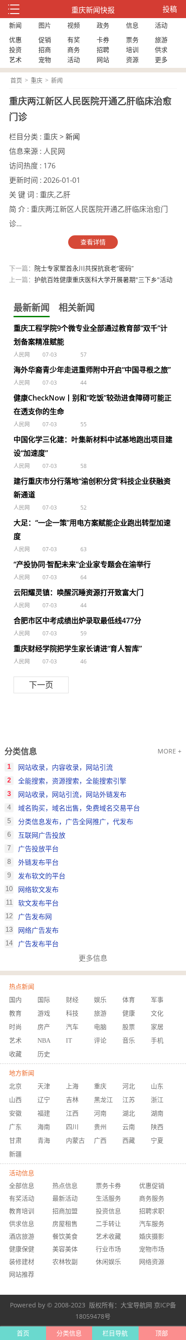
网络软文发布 (38, 889)
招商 (44, 49)
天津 (43, 1086)
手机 (157, 1040)
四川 (72, 1127)
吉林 (72, 1100)
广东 (15, 1127)
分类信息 (21, 751)
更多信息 (93, 958)
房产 (43, 1027)
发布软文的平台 (41, 875)
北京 (15, 1086)
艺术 (15, 59)
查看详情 (93, 242)
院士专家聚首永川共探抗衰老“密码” (84, 268)
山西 (15, 1100)
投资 (15, 49)
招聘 (103, 49)
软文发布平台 (38, 902)
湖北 (128, 1113)
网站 (103, 59)
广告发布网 (35, 916)
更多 (161, 59)
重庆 (36, 80)
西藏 (128, 1140)
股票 (128, 1027)
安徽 (15, 1113)
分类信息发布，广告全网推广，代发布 (75, 821)
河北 (128, 1086)
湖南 (157, 1113)
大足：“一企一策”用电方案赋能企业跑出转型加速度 (92, 529)
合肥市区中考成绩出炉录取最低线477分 (77, 620)
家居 (157, 1027)
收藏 (15, 1054)
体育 (128, 1000)
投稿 (170, 9)
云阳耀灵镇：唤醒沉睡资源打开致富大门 (79, 592)
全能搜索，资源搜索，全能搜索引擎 (72, 780)
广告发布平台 (38, 943)
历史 (43, 1054)
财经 (72, 1000)
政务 (103, 25)
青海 (43, 1140)
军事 (157, 1000)
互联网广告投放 (41, 834)
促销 (44, 39)
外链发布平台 (38, 862)
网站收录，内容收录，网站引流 (65, 767)
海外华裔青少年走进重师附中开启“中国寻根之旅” (92, 370)
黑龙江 (103, 1100)
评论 (100, 1040)
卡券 (103, 39)
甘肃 (15, 1140)
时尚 (15, 1027)
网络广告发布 (38, 930)
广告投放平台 (38, 848)
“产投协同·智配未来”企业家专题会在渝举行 (82, 564)
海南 (43, 1127)
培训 (132, 49)
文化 (157, 1013)
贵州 (100, 1127)
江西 (72, 1113)
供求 (161, 49)
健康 (128, 1013)
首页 (16, 80)
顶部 (161, 1333)
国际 (43, 1000)
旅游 (161, 39)
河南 (100, 1113)
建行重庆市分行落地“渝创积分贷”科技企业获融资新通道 (92, 488)
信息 (132, 25)
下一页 (41, 684)
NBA (44, 1040)
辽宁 (43, 1100)
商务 (73, 49)
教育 (15, 1013)
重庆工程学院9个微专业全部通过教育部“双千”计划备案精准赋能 (90, 335)
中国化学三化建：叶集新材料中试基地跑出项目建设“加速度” (93, 446)
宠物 (44, 59)
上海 (72, 1086)
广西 (100, 1140)
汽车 (72, 1027)
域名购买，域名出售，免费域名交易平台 (79, 807)
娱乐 (100, 1000)
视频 (73, 25)
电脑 (100, 1027)
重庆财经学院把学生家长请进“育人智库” (78, 648)
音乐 (128, 1040)
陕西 (157, 1127)
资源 (132, 59)
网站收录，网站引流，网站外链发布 (72, 794)
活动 (161, 25)
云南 (128, 1127)
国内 (15, 1000)
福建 (43, 1113)
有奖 (73, 39)
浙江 (157, 1100)
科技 (72, 1013)
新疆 (15, 1154)
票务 (132, 39)
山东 (157, 1086)
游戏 (43, 1013)
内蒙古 (75, 1140)
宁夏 (157, 1140)
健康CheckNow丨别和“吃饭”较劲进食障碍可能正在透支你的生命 (93, 404)
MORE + (169, 751)
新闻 (15, 25)
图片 (44, 25)
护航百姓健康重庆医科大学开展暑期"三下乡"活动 (103, 279)
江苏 (128, 1100)
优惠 (15, 39)
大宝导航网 (136, 1305)
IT (69, 1040)
